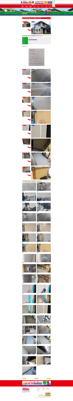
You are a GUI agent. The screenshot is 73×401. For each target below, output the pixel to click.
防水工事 (34, 39)
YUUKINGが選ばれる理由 (26, 7)
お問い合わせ (44, 389)
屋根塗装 (29, 39)
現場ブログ (42, 7)
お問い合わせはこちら (50, 7)
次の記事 (24, 378)
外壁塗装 (31, 39)
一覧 (36, 378)
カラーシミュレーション (49, 389)
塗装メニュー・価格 (48, 387)
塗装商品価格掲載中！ (30, 7)
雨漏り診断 (48, 388)
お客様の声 (38, 7)
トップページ (38, 387)
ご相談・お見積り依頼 (38, 383)
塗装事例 (34, 7)
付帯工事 (36, 39)
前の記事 (49, 378)
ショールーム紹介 (46, 7)
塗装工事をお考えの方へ (22, 7)
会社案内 (38, 390)
